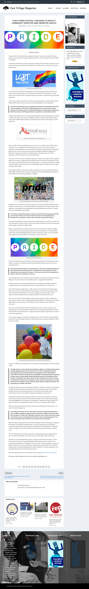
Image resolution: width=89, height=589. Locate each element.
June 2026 (74, 546)
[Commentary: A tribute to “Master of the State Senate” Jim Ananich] (26, 506)
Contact (58, 8)
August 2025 (75, 565)
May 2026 (74, 548)
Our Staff (30, 545)
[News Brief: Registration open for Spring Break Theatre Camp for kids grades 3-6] (55, 510)
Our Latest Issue (32, 554)
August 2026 (75, 543)
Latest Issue (74, 8)
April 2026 (74, 550)
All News (65, 8)
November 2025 (76, 560)
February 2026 (76, 554)
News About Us (31, 548)
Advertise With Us (32, 546)
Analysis (29, 26)
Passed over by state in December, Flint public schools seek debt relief (41, 515)
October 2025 (75, 562)
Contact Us (30, 550)
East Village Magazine (24, 485)
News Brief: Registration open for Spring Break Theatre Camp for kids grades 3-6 (55, 521)
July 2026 (74, 545)
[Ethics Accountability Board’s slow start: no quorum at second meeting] (12, 509)
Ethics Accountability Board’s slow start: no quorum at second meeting (11, 519)
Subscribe (83, 8)
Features (40, 26)
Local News (46, 26)
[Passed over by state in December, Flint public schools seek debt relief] (41, 507)
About (50, 8)
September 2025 (76, 564)
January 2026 (75, 556)
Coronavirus (34, 26)
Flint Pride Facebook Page (50, 452)
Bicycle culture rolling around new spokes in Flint (24, 2)
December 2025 (76, 558)
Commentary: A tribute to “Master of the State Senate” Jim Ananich (26, 514)
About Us (30, 543)
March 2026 (75, 552)
